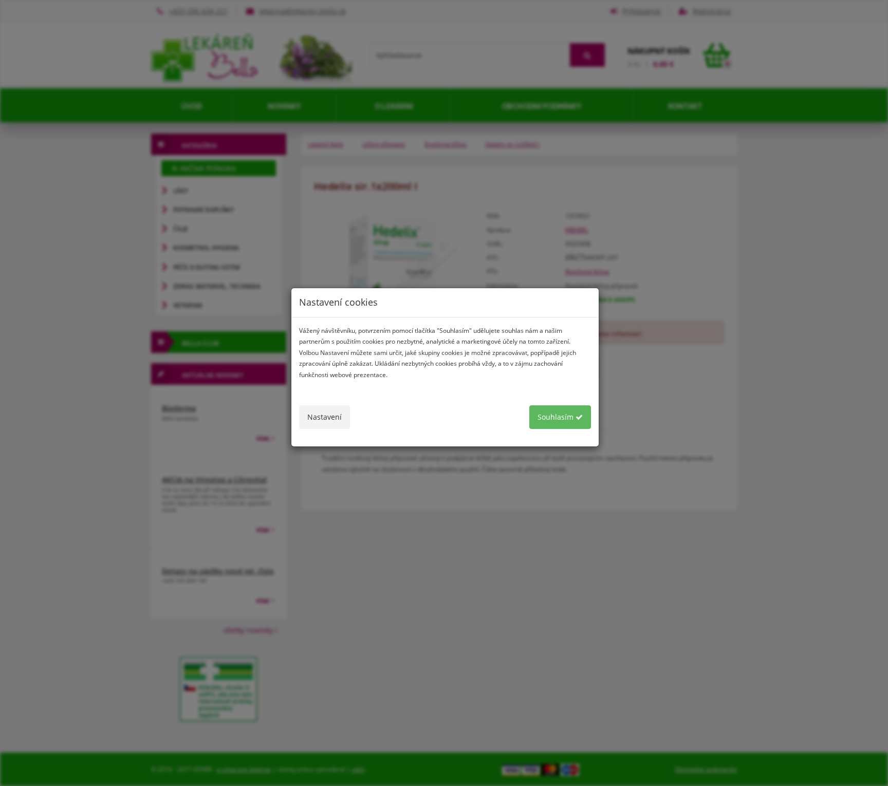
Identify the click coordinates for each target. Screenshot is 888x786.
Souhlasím (557, 417)
